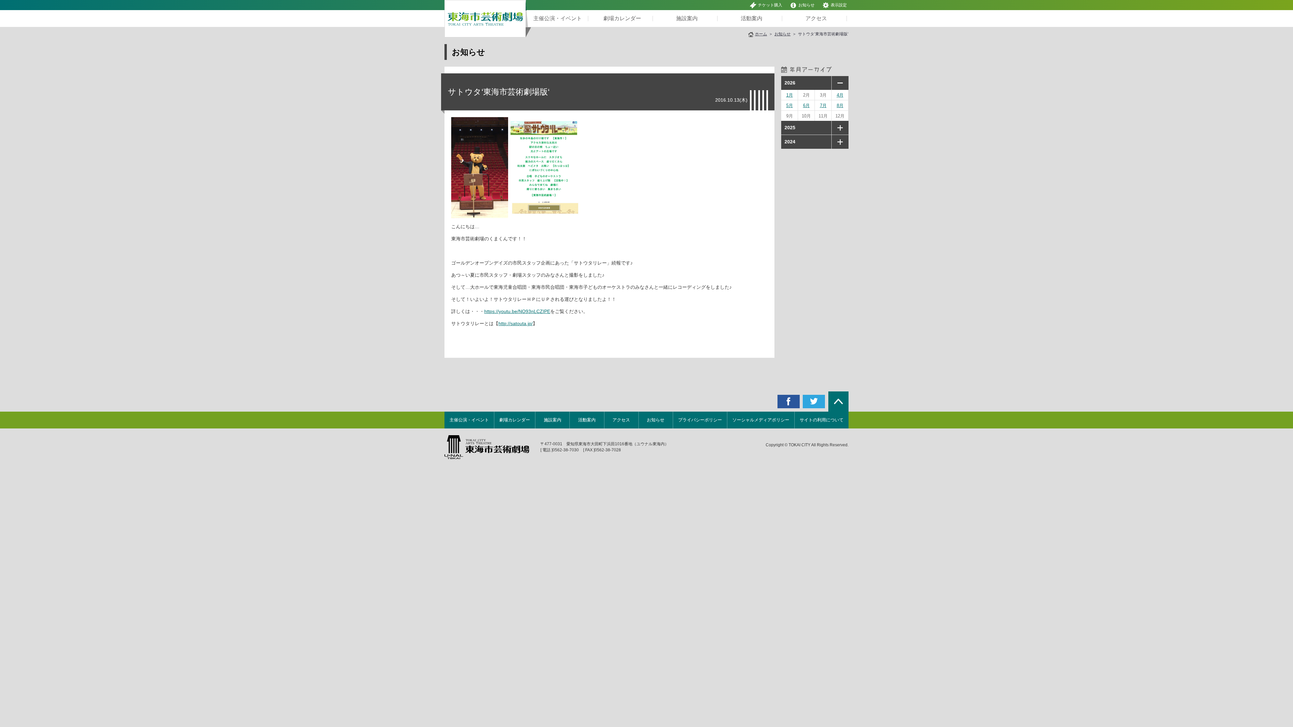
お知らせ (806, 5)
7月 (823, 105)
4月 (840, 95)
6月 (806, 105)
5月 (789, 105)
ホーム (761, 34)
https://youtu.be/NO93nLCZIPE (517, 311)
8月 (840, 105)
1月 (789, 95)
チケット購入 (770, 5)
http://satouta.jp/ (515, 323)
